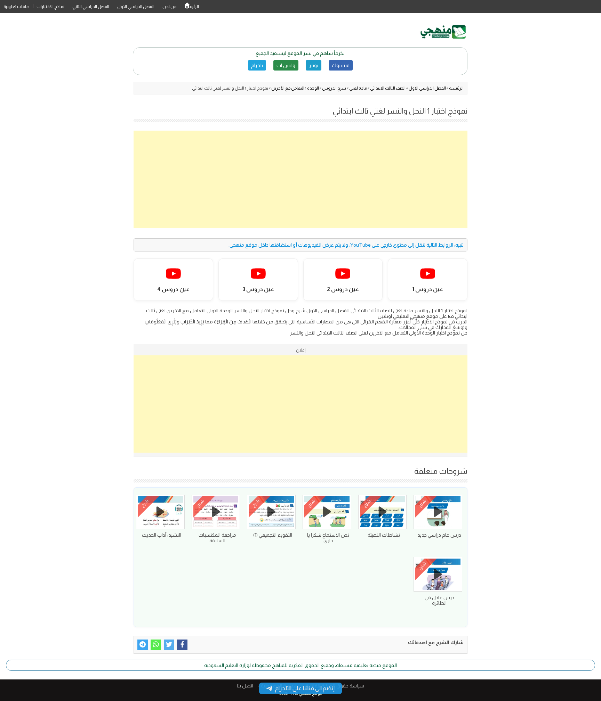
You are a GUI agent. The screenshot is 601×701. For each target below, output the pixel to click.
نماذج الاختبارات (50, 6)
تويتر (313, 65)
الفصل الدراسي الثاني (90, 6)
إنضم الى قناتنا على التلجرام (305, 688)
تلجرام (257, 65)
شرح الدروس (334, 88)
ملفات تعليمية (16, 6)
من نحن (169, 6)
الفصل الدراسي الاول (135, 6)
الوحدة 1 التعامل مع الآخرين (295, 88)
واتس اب (286, 65)
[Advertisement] (300, 179)
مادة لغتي (358, 88)
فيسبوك (341, 65)
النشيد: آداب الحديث (161, 535)
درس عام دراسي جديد (439, 535)
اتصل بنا (245, 685)
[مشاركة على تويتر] (169, 645)
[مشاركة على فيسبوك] (182, 645)
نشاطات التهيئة (384, 535)
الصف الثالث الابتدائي (388, 88)
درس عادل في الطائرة (439, 600)
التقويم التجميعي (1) (272, 535)
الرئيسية (187, 6)
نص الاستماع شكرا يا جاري (328, 537)
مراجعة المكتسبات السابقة (217, 537)
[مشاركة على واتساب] (156, 645)
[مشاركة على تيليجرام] (142, 645)
